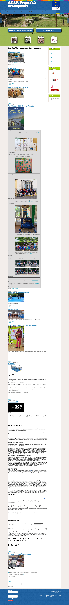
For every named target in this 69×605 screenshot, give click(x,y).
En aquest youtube (30, 201)
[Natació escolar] (16, 318)
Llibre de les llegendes (14, 288)
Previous (1, 20)
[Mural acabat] (16, 77)
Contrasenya (9, 594)
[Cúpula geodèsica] (16, 61)
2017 (51, 59)
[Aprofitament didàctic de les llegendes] (16, 129)
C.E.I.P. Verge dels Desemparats (22, 4)
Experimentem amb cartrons (18, 87)
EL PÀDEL (11, 364)
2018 (51, 57)
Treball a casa (48, 30)
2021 (51, 53)
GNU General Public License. (57, 596)
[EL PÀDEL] (16, 373)
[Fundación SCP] (16, 411)
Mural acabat (12, 68)
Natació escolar (13, 309)
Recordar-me (10, 598)
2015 (51, 61)
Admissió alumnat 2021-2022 (20, 30)
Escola (12, 64)
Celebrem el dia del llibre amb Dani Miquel (22, 325)
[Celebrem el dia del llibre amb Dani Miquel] (16, 350)
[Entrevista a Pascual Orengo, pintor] (16, 566)
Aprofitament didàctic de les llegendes (21, 106)
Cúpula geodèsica (14, 52)
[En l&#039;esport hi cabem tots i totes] (16, 301)
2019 (51, 56)
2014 (51, 63)
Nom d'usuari (10, 590)
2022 (51, 52)
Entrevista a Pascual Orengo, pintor (20, 554)
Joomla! (41, 596)
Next (68, 20)
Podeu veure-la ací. (37, 283)
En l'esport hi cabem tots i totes (18, 292)
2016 (51, 60)
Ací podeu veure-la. (29, 253)
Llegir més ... (10, 65)
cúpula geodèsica (15, 62)
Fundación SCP (13, 402)
